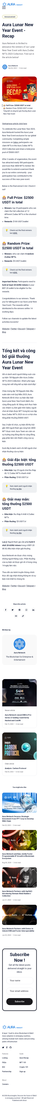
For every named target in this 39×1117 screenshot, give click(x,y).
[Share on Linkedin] (33, 610)
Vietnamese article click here (14, 123)
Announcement (9, 17)
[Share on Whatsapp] (26, 610)
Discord (21, 329)
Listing (5, 1058)
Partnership (6, 1071)
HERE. (15, 233)
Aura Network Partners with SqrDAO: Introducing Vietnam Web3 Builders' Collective (17, 893)
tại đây (19, 489)
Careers (5, 1084)
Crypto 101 (24, 1067)
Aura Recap (24, 1058)
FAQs (4, 1062)
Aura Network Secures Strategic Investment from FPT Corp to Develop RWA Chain (18, 818)
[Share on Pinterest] (19, 610)
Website (5, 329)
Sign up (22, 1071)
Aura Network (13, 66)
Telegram (30, 329)
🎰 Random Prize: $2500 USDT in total (17, 108)
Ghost (25, 1100)
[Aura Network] (19, 644)
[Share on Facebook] (5, 610)
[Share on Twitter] (12, 610)
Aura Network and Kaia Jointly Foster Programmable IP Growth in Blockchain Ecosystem (18, 856)
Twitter (14, 329)
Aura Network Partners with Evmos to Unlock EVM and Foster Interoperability (18, 930)
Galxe (15, 142)
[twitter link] (3, 1047)
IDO (3, 1067)
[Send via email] (16, 616)
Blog (4, 332)
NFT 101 (23, 1062)
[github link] (10, 1047)
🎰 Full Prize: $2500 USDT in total (16, 105)
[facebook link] (7, 1047)
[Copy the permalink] (23, 616)
